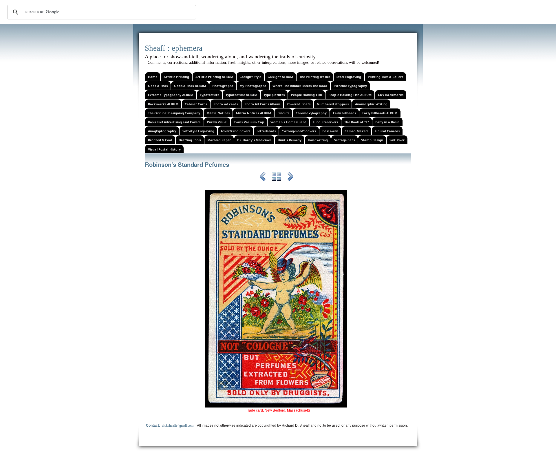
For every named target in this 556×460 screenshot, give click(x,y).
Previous (262, 177)
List (276, 177)
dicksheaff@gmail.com (177, 425)
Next (290, 177)
